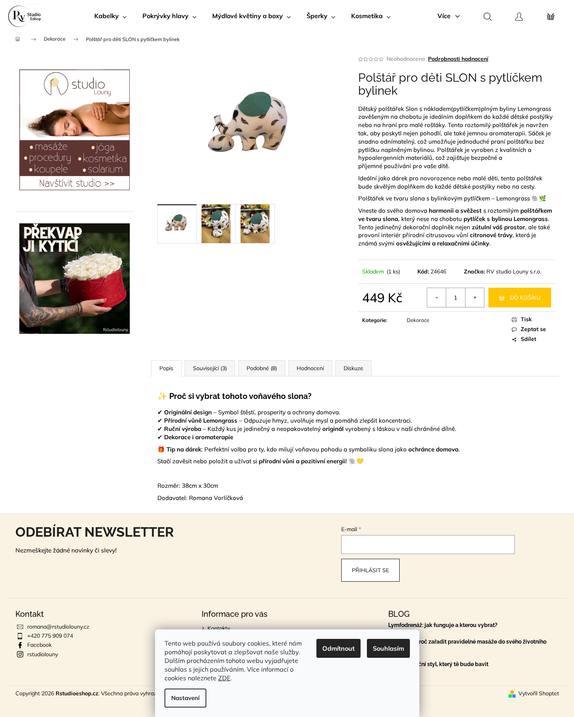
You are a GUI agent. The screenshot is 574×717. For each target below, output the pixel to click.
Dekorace (418, 320)
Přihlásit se (370, 570)
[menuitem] (110, 16)
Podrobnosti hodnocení (458, 58)
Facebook (39, 644)
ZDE (224, 678)
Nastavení (185, 698)
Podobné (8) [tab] (262, 368)
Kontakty (219, 628)
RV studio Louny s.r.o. (513, 271)
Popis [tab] (166, 368)
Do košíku (525, 297)
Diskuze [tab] (353, 368)
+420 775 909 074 (50, 635)
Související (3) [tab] (210, 368)
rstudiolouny (42, 654)
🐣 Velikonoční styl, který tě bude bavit (438, 664)
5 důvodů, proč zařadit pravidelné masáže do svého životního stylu (467, 645)
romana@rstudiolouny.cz (58, 626)
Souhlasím (388, 648)
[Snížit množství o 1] (436, 297)
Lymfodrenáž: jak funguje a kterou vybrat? (442, 625)
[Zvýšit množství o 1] (474, 297)
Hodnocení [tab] (310, 368)
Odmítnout (338, 648)
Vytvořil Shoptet (538, 693)
